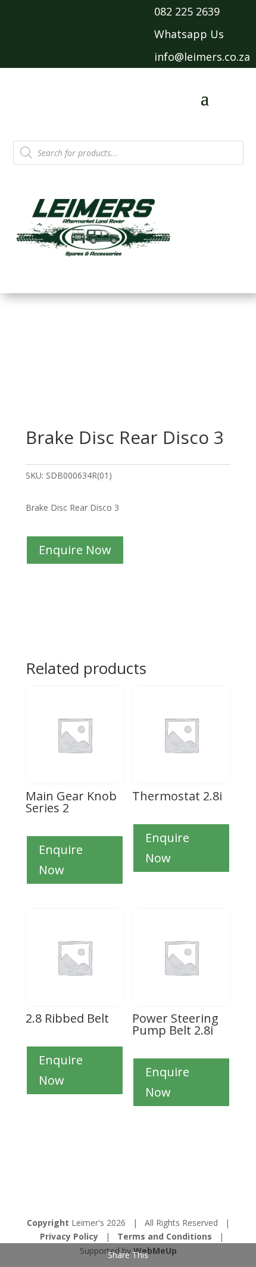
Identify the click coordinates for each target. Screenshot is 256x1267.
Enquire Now (75, 550)
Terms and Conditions (164, 1236)
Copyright (48, 1222)
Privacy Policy (69, 1236)
